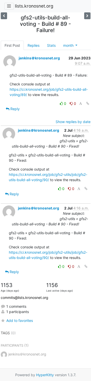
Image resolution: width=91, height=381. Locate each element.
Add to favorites (19, 320)
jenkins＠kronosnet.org (39, 58)
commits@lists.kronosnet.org (24, 297)
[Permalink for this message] (87, 103)
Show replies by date (73, 122)
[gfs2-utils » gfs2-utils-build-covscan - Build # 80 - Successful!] (87, 15)
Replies (33, 45)
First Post (12, 45)
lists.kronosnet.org (34, 6)
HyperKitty (45, 375)
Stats (51, 45)
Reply (14, 109)
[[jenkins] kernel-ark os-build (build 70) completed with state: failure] (4, 15)
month (69, 45)
